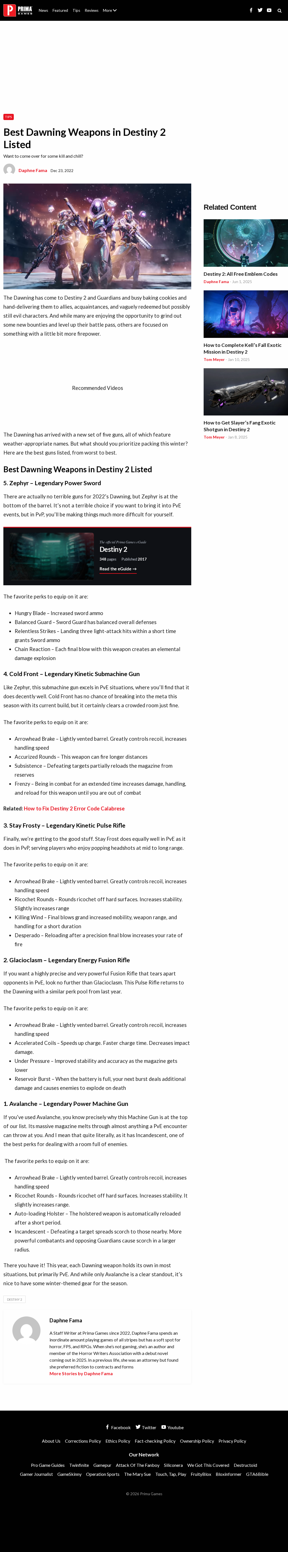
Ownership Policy (197, 1440)
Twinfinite (79, 1465)
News (43, 10)
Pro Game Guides (48, 1465)
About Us (111, 7)
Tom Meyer (214, 359)
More (113, 13)
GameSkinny (69, 1474)
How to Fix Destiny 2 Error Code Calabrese (74, 808)
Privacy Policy (232, 1440)
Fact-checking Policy (155, 1440)
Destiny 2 (14, 1299)
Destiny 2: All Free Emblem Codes (241, 274)
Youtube (175, 1427)
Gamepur (102, 1465)
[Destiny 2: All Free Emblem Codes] (246, 243)
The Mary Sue (137, 1474)
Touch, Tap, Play (170, 1474)
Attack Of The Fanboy (137, 1465)
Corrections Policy (83, 1440)
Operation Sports (103, 1474)
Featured (60, 10)
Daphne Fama (33, 170)
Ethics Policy (117, 1440)
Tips (76, 10)
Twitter (148, 1427)
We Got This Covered (208, 1465)
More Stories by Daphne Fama (81, 1373)
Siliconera (173, 1465)
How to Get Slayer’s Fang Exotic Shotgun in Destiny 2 (240, 426)
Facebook (120, 1427)
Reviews (91, 10)
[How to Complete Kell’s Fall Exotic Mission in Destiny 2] (246, 315)
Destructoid (245, 1465)
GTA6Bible (257, 1474)
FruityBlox (201, 1474)
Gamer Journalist (36, 1474)
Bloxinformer (229, 1474)
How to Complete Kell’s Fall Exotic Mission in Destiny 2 (243, 348)
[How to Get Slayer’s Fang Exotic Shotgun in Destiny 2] (246, 392)
